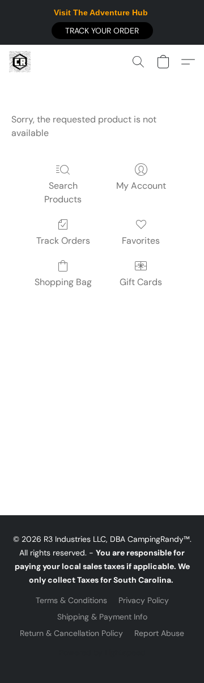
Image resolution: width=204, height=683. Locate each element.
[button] (102, 30)
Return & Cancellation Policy (71, 633)
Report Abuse (159, 633)
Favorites (141, 241)
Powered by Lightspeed (102, 652)
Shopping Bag (63, 282)
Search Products (63, 192)
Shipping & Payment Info (102, 617)
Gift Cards (141, 282)
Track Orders (63, 241)
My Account (141, 186)
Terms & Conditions (71, 600)
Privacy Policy (143, 600)
